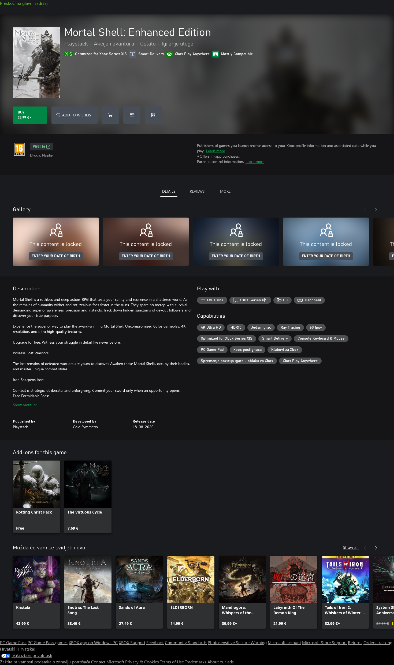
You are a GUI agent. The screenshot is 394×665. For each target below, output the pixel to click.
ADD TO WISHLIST (77, 114)
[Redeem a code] (153, 115)
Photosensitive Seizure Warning (237, 642)
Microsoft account (284, 642)
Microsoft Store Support (324, 642)
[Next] (375, 209)
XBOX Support (132, 642)
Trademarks (195, 661)
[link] (36, 497)
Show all (351, 547)
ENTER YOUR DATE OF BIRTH (56, 256)
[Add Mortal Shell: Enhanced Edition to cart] (110, 115)
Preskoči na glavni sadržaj (24, 3)
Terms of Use (172, 661)
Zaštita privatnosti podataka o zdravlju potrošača (45, 661)
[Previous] (365, 209)
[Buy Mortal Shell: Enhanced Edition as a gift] (131, 115)
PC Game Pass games (48, 642)
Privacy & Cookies (142, 661)
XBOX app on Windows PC (93, 642)
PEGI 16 (39, 147)
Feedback (155, 642)
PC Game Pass (13, 642)
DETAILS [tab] (168, 191)
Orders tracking (377, 642)
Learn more (215, 150)
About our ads (220, 661)
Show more (22, 404)
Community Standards (186, 642)
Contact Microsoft (107, 661)
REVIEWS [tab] (197, 191)
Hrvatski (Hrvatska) (17, 649)
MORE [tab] (225, 191)
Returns (355, 642)
